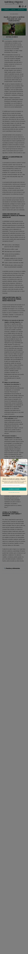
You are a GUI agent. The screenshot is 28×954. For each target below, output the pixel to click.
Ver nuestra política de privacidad (14, 492)
